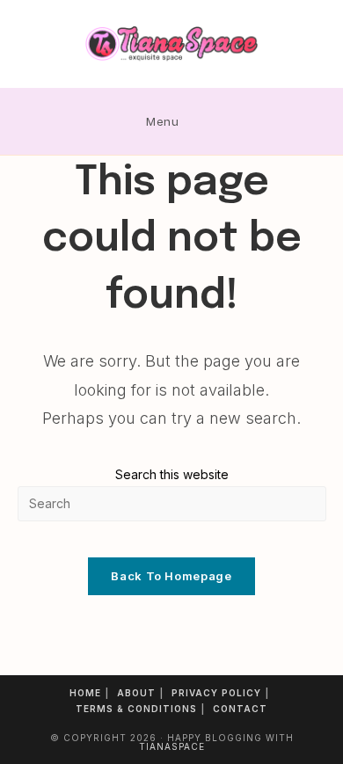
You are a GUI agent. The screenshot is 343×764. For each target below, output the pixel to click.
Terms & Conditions (136, 708)
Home (85, 693)
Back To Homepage (171, 576)
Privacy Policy (216, 693)
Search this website (172, 474)
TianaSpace (172, 746)
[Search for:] (202, 121)
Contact (240, 708)
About (136, 693)
